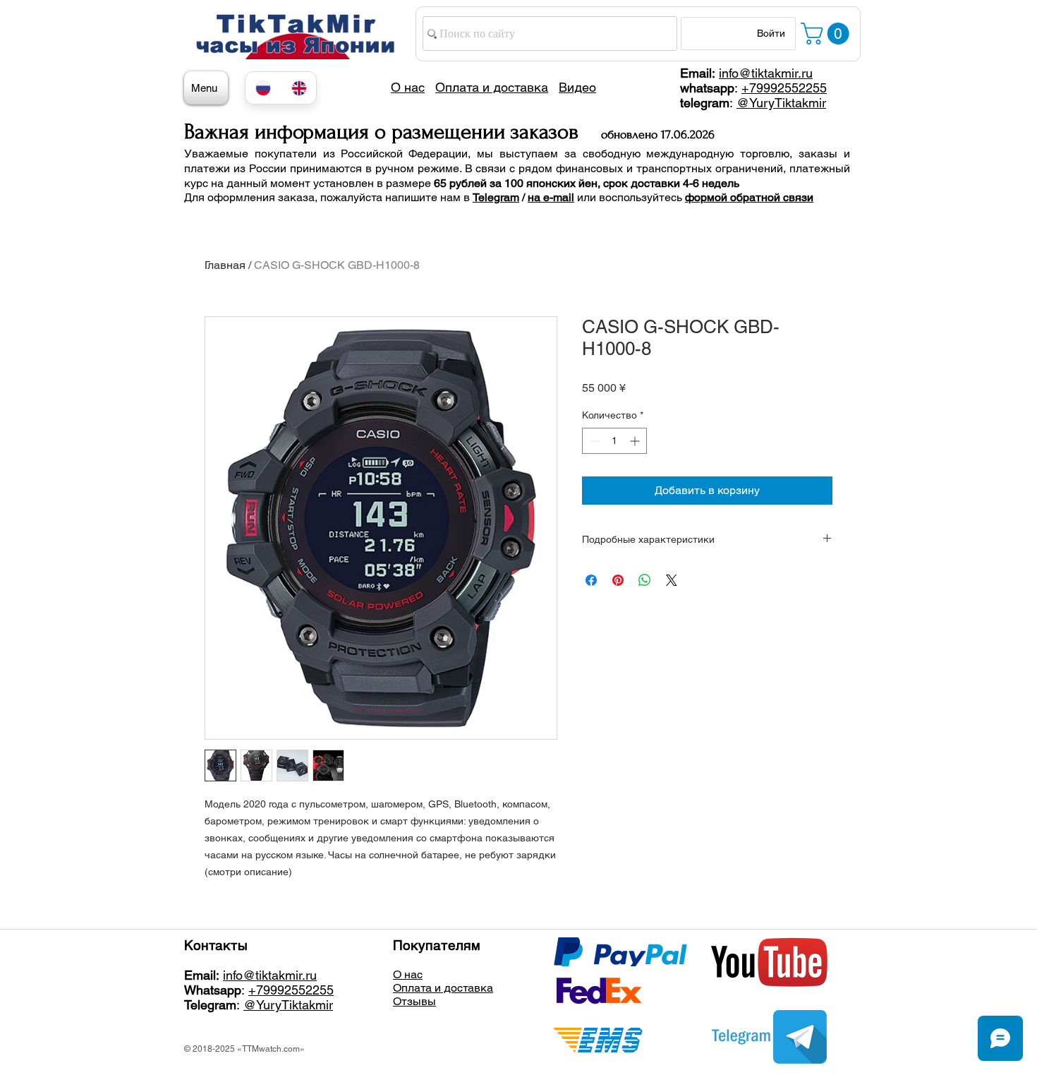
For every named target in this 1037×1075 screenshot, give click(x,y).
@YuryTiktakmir (781, 102)
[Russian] (263, 88)
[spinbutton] (614, 440)
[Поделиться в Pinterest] (618, 580)
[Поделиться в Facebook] (591, 580)
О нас (408, 974)
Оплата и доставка (443, 988)
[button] (827, 33)
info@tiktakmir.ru (766, 73)
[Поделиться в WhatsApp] (644, 580)
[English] (299, 88)
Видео (577, 87)
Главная (225, 265)
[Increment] (636, 440)
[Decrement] (593, 440)
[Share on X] (671, 580)
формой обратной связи (749, 197)
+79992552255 (784, 87)
